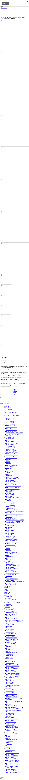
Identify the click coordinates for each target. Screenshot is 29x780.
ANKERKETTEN (11, 458)
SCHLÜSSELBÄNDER (13, 434)
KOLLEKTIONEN (10, 412)
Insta (14, 390)
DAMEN (7, 419)
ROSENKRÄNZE (11, 465)
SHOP (4, 17)
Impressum (14, 391)
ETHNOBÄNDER (11, 490)
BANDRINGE (10, 474)
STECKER (9, 471)
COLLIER (9, 459)
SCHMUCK (7, 408)
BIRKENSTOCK (11, 425)
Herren (8, 17)
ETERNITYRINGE (12, 477)
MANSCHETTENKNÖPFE (14, 514)
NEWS (6, 589)
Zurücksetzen (13, 385)
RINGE (8, 472)
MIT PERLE (10, 441)
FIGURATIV (10, 439)
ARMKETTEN (10, 447)
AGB (14, 393)
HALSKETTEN (10, 456)
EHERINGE (10, 475)
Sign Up (14, 389)
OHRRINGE (9, 467)
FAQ (14, 394)
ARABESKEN (10, 413)
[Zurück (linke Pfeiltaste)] (0, 778)
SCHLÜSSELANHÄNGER (14, 433)
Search (5, 6)
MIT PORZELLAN (12, 481)
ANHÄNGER (10, 437)
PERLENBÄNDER (12, 452)
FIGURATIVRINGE (12, 478)
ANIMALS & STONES (13, 415)
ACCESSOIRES (11, 424)
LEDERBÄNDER (11, 450)
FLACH (8, 440)
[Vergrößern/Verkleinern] (0, 777)
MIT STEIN (10, 444)
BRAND (6, 406)
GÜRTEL (9, 428)
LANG (8, 462)
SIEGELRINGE (11, 484)
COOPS (6, 587)
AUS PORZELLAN (12, 443)
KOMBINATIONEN (12, 487)
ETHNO (8, 416)
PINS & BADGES (12, 431)
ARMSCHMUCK (11, 446)
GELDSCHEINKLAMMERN (15, 511)
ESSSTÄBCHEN (11, 427)
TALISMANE (10, 580)
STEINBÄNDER (11, 453)
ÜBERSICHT (9, 409)
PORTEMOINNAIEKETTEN (15, 520)
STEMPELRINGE (12, 493)
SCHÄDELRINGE (12, 579)
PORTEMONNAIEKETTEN (15, 582)
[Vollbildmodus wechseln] (2, 777)
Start (2, 17)
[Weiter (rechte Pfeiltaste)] (2, 778)
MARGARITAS (10, 418)
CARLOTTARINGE (12, 498)
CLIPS (8, 555)
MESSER (9, 517)
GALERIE (7, 590)
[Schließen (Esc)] (4, 777)
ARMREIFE (10, 449)
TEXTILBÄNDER (12, 455)
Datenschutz (14, 392)
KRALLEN (9, 496)
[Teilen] (3, 777)
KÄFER (8, 499)
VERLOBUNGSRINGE (13, 486)
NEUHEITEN (10, 422)
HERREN (8, 500)
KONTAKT (7, 592)
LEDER (8, 464)
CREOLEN (9, 468)
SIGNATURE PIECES (12, 489)
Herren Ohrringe (13, 17)
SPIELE (8, 436)
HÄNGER (9, 469)
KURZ (8, 461)
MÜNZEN (9, 577)
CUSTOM (7, 586)
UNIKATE (8, 410)
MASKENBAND (11, 430)
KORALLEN (10, 495)
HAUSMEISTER (11, 585)
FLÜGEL (9, 492)
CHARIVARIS (10, 508)
